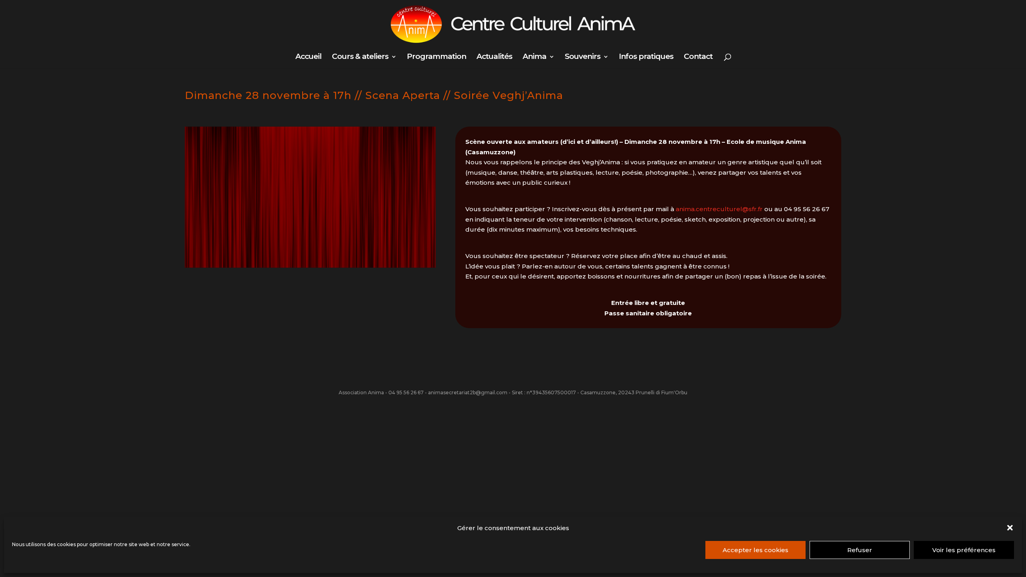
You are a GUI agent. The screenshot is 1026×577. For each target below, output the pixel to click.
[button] (1010, 528)
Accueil (308, 57)
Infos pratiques (646, 57)
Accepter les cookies (755, 550)
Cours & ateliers (360, 57)
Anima (534, 57)
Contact (698, 57)
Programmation (436, 57)
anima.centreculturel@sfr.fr (719, 209)
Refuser (859, 550)
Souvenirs (582, 57)
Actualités (494, 57)
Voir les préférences (964, 550)
